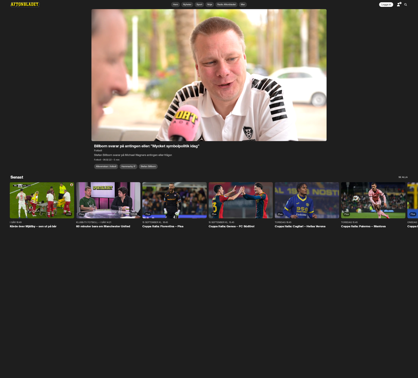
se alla (403, 177)
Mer (243, 4)
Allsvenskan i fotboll (106, 166)
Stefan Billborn (148, 166)
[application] (209, 75)
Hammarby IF (128, 166)
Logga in (386, 4)
